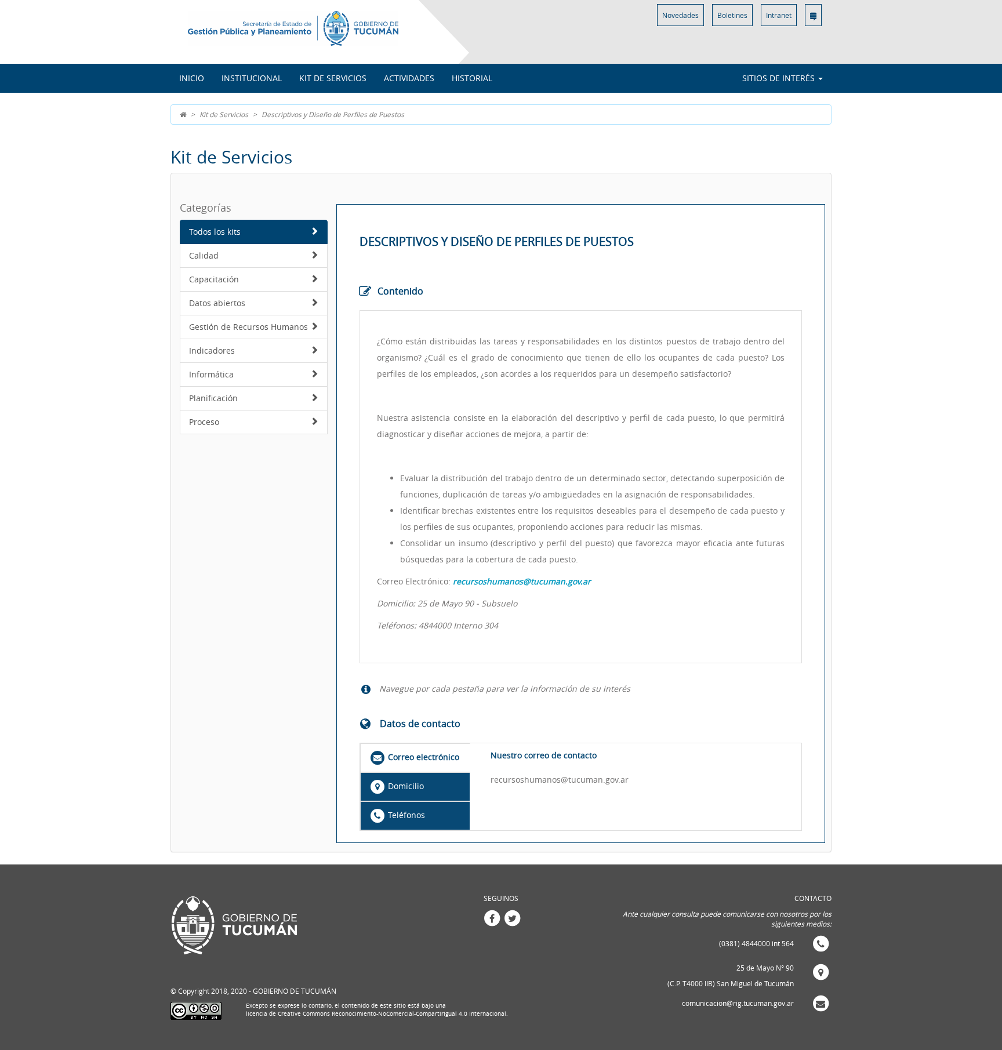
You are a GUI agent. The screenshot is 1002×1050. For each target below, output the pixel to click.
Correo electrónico (422, 756)
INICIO (191, 77)
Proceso (204, 421)
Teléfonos (405, 814)
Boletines (732, 15)
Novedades (680, 15)
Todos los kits (215, 231)
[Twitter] (512, 917)
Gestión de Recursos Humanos (248, 326)
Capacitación (214, 279)
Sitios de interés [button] (779, 77)
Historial (472, 77)
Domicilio (405, 785)
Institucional (252, 77)
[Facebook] (491, 917)
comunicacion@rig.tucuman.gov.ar (738, 1003)
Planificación (213, 398)
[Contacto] (813, 15)
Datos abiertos (217, 302)
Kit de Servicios (332, 77)
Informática (211, 374)
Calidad (204, 255)
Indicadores (212, 350)
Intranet (779, 15)
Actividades (409, 77)
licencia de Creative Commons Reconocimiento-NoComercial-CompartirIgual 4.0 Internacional (376, 1014)
